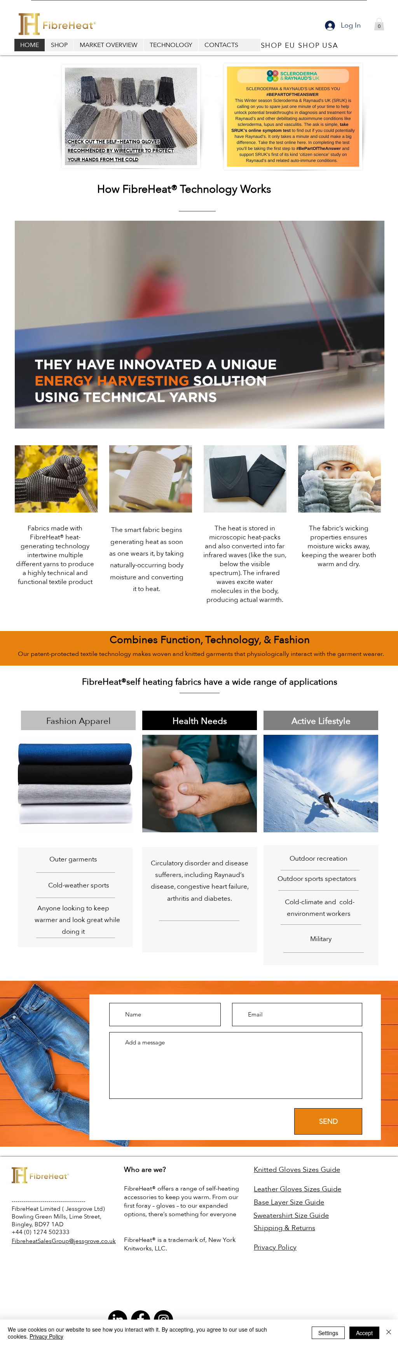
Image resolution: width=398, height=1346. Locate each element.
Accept (364, 1333)
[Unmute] (38, 418)
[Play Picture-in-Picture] (361, 418)
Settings (328, 1333)
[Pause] (25, 418)
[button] (379, 24)
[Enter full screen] (374, 418)
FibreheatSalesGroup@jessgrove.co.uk (64, 1241)
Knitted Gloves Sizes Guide (297, 1170)
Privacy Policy (46, 1336)
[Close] (388, 1333)
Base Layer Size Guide (289, 1202)
